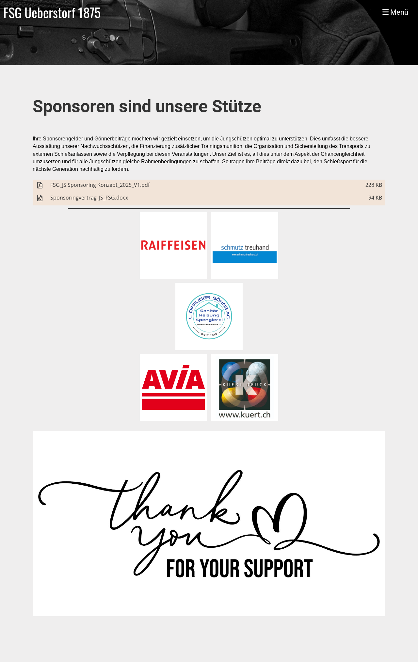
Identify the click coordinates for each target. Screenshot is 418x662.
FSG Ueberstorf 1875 (52, 12)
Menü (398, 12)
